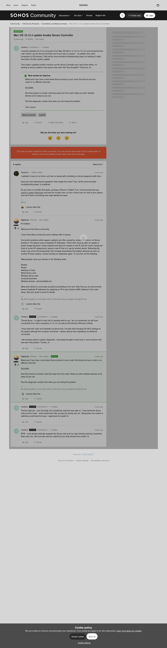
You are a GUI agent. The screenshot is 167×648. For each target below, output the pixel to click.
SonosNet (29, 87)
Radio (33, 5)
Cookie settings (82, 460)
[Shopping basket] (158, 5)
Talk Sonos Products (30, 23)
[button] (134, 15)
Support (25, 5)
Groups (89, 15)
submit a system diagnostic (32, 192)
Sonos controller (29, 115)
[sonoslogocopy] (83, 5)
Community (15, 23)
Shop (8, 5)
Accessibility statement (100, 460)
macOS (42, 115)
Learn (16, 5)
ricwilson (24, 47)
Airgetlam (25, 172)
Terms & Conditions (66, 460)
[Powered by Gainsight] (83, 455)
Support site (100, 15)
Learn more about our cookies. (129, 630)
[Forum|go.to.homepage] (33, 15)
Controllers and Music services (54, 23)
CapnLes (25, 219)
